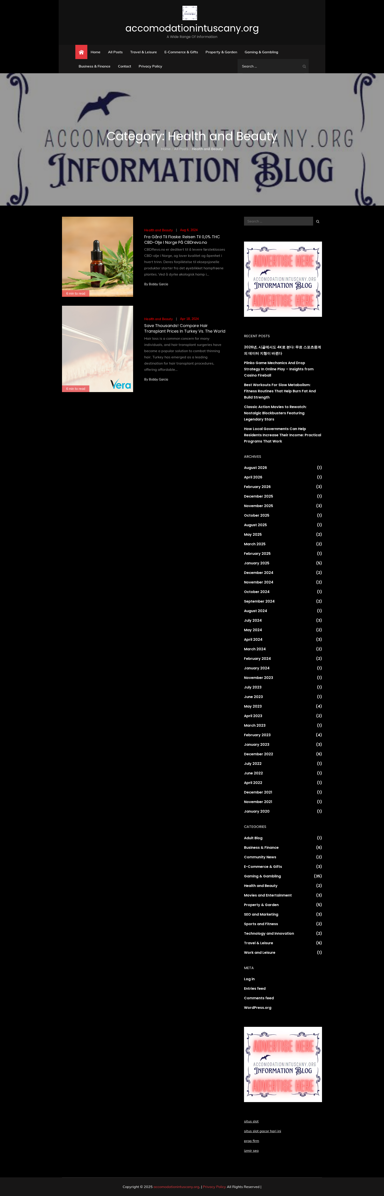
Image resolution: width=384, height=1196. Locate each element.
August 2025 (255, 525)
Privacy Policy (150, 66)
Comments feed (259, 998)
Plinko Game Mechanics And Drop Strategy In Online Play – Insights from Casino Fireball (279, 369)
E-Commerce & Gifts (181, 52)
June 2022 (253, 773)
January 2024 (257, 668)
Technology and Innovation (269, 933)
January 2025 (256, 563)
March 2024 (255, 649)
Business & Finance (94, 66)
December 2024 (258, 572)
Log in (249, 979)
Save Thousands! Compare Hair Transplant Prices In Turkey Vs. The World (184, 328)
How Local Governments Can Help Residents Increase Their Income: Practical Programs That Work (282, 435)
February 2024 (257, 658)
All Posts (115, 52)
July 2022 (253, 763)
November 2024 (258, 582)
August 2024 (255, 610)
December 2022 (258, 754)
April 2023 (253, 715)
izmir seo (251, 1150)
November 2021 (258, 801)
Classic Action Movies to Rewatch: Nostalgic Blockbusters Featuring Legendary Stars (275, 413)
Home (95, 52)
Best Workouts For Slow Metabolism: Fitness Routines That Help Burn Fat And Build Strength (280, 391)
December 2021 (258, 792)
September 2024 (259, 601)
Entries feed (255, 988)
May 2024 (253, 630)
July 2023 (253, 687)
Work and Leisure (259, 952)
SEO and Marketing (261, 914)
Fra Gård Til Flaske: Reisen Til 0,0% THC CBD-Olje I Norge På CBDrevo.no (182, 239)
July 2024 (253, 620)
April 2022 (253, 782)
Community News (260, 857)
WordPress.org (257, 1007)
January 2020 (257, 811)
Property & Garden (221, 52)
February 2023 (257, 735)
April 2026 (253, 477)
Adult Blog (253, 838)
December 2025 (258, 496)
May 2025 (253, 534)
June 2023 (253, 696)
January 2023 (256, 744)
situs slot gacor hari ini (262, 1131)
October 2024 (257, 591)
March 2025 (255, 544)
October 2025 (256, 515)
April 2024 (253, 639)
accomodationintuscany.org (192, 28)
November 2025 (258, 505)
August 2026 (255, 467)
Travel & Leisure (143, 52)
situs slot (251, 1121)
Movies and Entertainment (268, 895)
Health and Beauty (158, 230)
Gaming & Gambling (261, 52)
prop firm (251, 1140)
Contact (124, 66)
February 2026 (257, 486)
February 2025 (257, 553)
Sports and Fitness (261, 923)
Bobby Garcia (158, 284)
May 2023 (253, 706)
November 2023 (258, 677)
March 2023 (255, 725)
